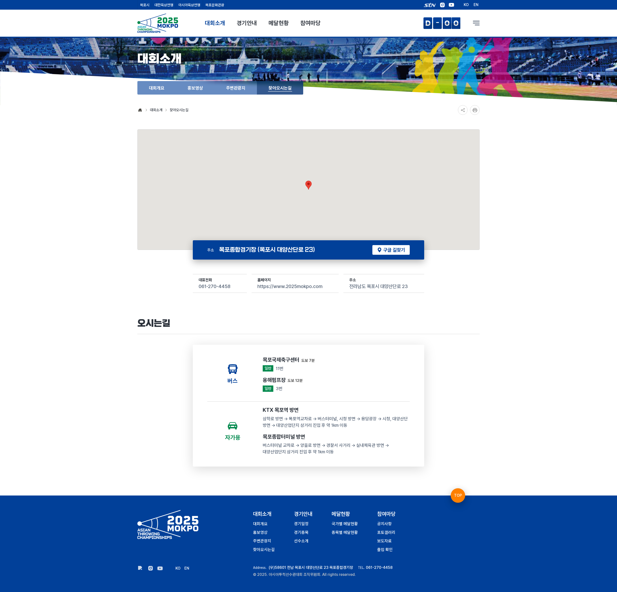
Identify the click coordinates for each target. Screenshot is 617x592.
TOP (458, 495)
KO (466, 5)
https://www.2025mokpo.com (289, 286)
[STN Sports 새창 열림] (430, 4)
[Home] (171, 524)
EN (476, 5)
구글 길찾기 (393, 250)
